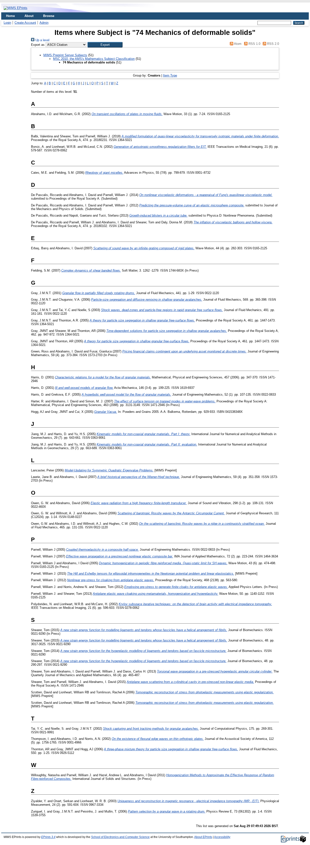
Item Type (170, 75)
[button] (105, 44)
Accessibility (222, 837)
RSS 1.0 (254, 44)
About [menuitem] (28, 16)
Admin (43, 22)
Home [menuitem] (10, 16)
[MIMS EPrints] (15, 8)
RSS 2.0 (272, 44)
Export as (38, 45)
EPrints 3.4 (48, 837)
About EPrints (203, 837)
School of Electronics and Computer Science (120, 837)
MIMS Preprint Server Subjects (65, 55)
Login (7, 22)
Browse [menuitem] (48, 16)
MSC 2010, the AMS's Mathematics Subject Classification (94, 59)
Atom (237, 44)
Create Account (25, 22)
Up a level (41, 40)
